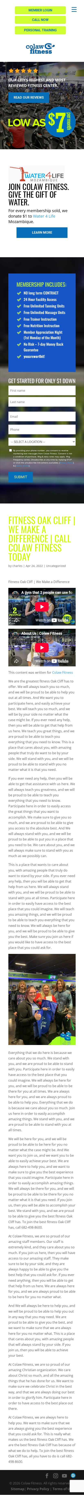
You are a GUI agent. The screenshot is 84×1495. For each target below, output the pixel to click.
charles (17, 566)
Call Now (40, 20)
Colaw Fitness (62, 672)
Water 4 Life (44, 216)
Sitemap (17, 1489)
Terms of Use (22, 465)
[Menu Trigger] (74, 9)
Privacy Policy (66, 462)
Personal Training (40, 30)
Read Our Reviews (29, 97)
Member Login (40, 10)
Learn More (42, 232)
